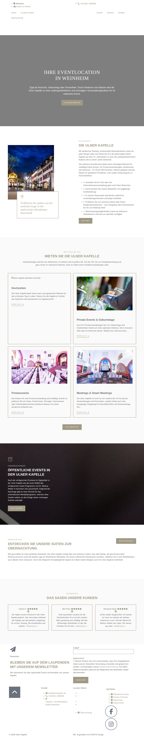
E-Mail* (76, 648)
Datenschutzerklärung (108, 667)
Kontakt (121, 13)
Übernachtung (17, 18)
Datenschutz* (78, 658)
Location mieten (27, 13)
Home (13, 13)
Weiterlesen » (32, 626)
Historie (110, 13)
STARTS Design (97, 735)
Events (100, 13)
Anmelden (81, 680)
